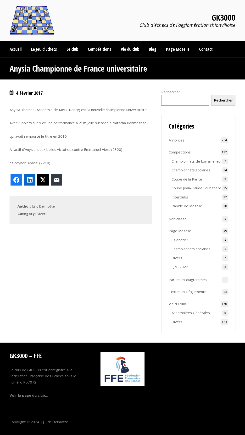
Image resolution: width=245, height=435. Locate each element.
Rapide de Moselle (187, 205)
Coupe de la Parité (187, 179)
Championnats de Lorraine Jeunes (199, 161)
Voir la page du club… (29, 395)
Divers (42, 213)
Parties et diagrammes (188, 279)
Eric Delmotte (56, 421)
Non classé (178, 218)
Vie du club (177, 303)
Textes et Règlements (187, 291)
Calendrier (180, 239)
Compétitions (180, 152)
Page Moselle (180, 230)
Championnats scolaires (191, 170)
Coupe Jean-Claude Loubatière (196, 188)
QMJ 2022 (180, 266)
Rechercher (170, 92)
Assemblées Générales (191, 312)
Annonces (176, 140)
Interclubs (180, 197)
